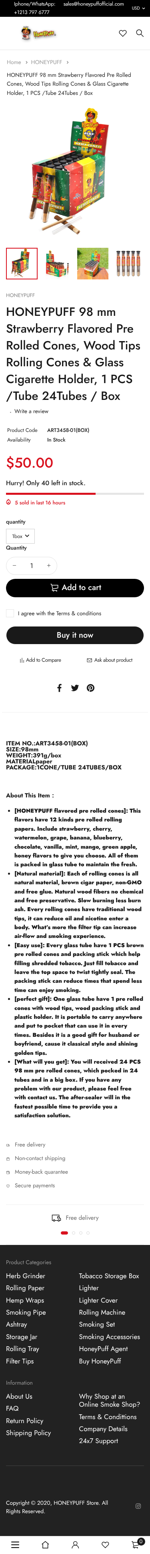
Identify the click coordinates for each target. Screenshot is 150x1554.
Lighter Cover (98, 1300)
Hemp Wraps (25, 1300)
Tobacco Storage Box (109, 1276)
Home (15, 62)
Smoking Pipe (26, 1312)
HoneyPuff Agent (103, 1349)
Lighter (89, 1288)
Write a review (31, 411)
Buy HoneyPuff (100, 1361)
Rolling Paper (25, 1288)
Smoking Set (97, 1324)
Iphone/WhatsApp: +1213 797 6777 (35, 8)
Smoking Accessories (109, 1337)
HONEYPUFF (47, 62)
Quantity (16, 548)
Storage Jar (21, 1337)
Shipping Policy (28, 1433)
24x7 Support (98, 1441)
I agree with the (59, 614)
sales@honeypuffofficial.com (94, 4)
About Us (19, 1396)
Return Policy (24, 1421)
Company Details (103, 1429)
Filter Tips (20, 1361)
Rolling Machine (102, 1312)
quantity (16, 522)
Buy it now (75, 635)
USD (136, 8)
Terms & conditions (78, 614)
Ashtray (16, 1324)
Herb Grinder (25, 1276)
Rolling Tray (22, 1349)
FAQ (12, 1408)
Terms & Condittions (108, 1416)
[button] (64, 1233)
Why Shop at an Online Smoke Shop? (109, 1400)
